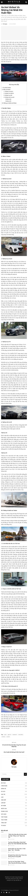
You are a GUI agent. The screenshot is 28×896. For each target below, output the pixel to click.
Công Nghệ (4, 785)
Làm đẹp (3, 802)
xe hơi (8, 736)
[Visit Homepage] (14, 2)
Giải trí (3, 794)
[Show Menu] (2, 2)
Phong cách (4, 811)
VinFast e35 (8, 101)
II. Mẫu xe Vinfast (6, 89)
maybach (15, 734)
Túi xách (3, 825)
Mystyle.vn (6, 890)
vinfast (3, 736)
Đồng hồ (3, 788)
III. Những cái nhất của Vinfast (9, 103)
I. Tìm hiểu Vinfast (6, 87)
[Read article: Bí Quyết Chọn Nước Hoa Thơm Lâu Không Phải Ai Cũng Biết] (4, 856)
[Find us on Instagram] (9, 892)
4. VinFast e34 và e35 (9, 97)
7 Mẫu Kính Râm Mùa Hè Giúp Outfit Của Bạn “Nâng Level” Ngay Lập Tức (17, 836)
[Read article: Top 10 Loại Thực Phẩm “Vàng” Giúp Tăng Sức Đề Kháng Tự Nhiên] (4, 863)
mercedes (21, 734)
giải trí (9, 734)
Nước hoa (4, 808)
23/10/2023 (12, 24)
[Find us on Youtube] (6, 892)
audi (5, 734)
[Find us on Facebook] (1, 892)
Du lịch (3, 791)
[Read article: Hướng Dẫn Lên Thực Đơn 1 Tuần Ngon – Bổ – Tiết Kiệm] (4, 850)
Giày (2, 797)
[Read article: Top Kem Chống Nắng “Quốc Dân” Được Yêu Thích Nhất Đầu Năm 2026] (4, 844)
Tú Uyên (5, 24)
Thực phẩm (4, 819)
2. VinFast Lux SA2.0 (9, 93)
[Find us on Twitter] (3, 892)
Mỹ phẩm (3, 805)
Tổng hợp (3, 822)
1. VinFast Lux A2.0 (8, 91)
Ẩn (18, 84)
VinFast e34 (8, 99)
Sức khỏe (3, 814)
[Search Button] (26, 2)
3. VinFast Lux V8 (8, 95)
